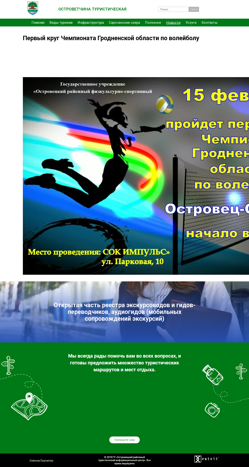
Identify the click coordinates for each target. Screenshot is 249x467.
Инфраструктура (91, 23)
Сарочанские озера (124, 23)
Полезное (153, 23)
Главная (38, 23)
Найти (193, 9)
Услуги (190, 23)
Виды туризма (60, 23)
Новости (173, 23)
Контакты (209, 23)
